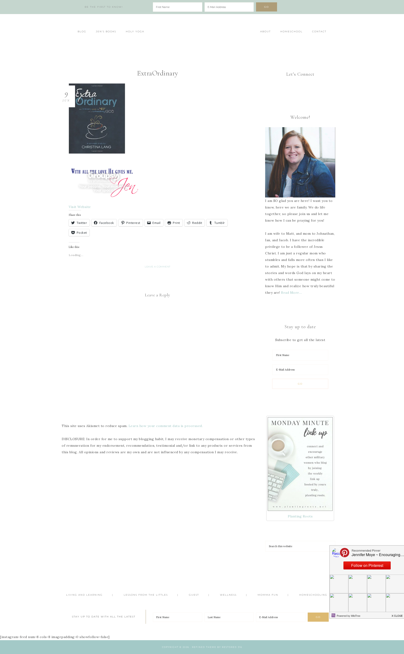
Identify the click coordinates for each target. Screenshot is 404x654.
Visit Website (80, 207)
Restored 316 (232, 647)
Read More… (291, 292)
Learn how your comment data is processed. (166, 426)
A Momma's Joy (202, 34)
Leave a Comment (157, 266)
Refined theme (204, 647)
